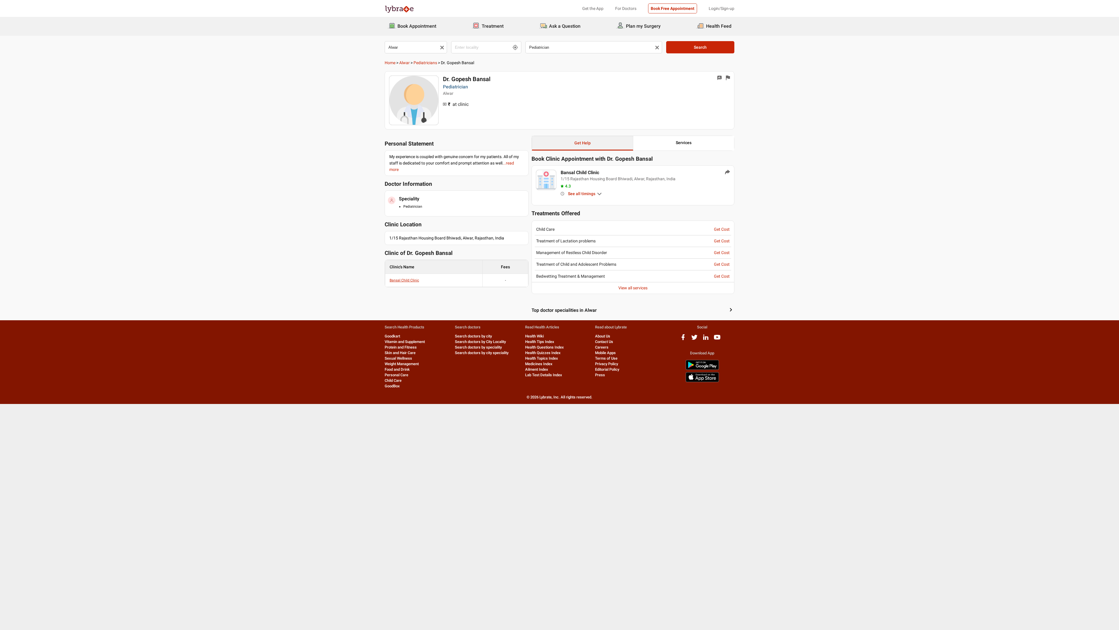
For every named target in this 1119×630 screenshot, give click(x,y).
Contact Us (604, 342)
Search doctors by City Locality (480, 342)
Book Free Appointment (672, 8)
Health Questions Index (544, 347)
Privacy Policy (606, 364)
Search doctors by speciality (478, 347)
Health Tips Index (539, 342)
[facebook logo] (683, 339)
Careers (601, 347)
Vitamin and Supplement (405, 342)
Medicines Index (539, 364)
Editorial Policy (607, 369)
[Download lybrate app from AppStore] (702, 381)
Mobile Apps (605, 353)
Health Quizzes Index (543, 353)
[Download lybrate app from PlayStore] (702, 369)
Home (390, 62)
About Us (602, 336)
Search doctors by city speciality (482, 353)
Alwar (404, 62)
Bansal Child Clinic (404, 280)
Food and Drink (397, 369)
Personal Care (396, 375)
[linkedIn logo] (705, 339)
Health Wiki (534, 336)
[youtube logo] (717, 339)
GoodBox (392, 386)
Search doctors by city (473, 336)
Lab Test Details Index (543, 375)
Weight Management (402, 364)
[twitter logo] (694, 339)
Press (600, 375)
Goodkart (392, 336)
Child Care (393, 380)
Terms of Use (606, 358)
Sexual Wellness (398, 358)
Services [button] (684, 142)
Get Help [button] (582, 143)
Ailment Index (536, 369)
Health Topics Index (541, 358)
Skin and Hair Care (400, 353)
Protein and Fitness (401, 347)
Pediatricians (425, 62)
